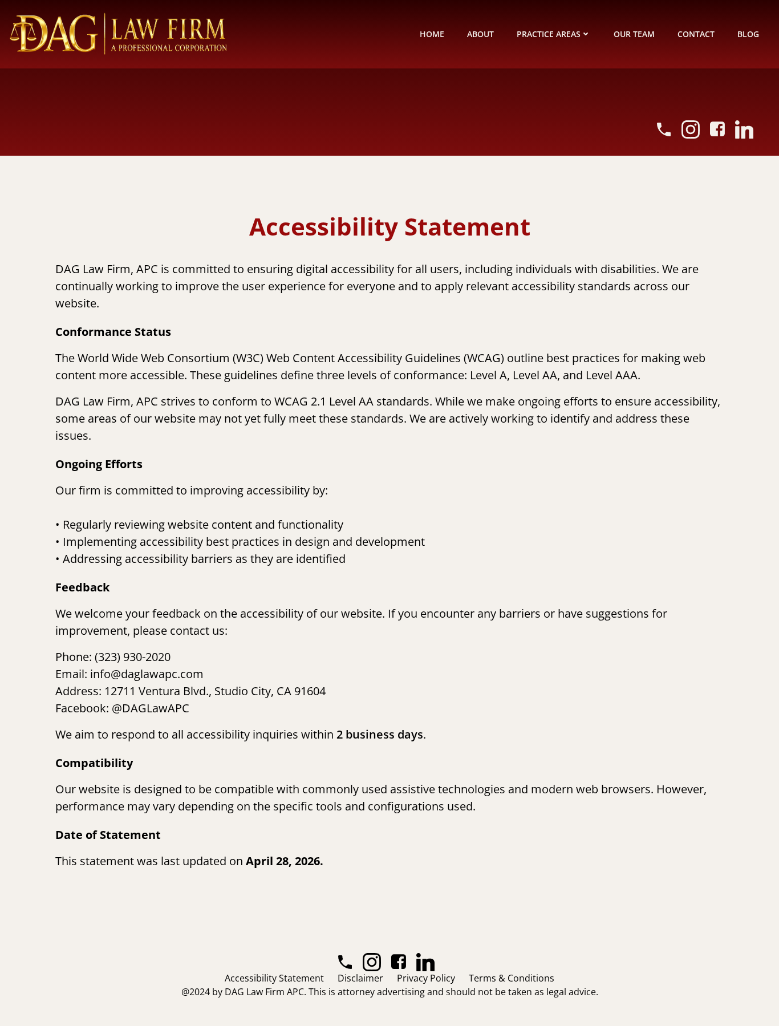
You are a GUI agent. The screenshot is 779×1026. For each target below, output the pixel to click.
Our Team (634, 34)
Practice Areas (549, 34)
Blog (748, 34)
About (480, 34)
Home (432, 34)
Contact (696, 34)
